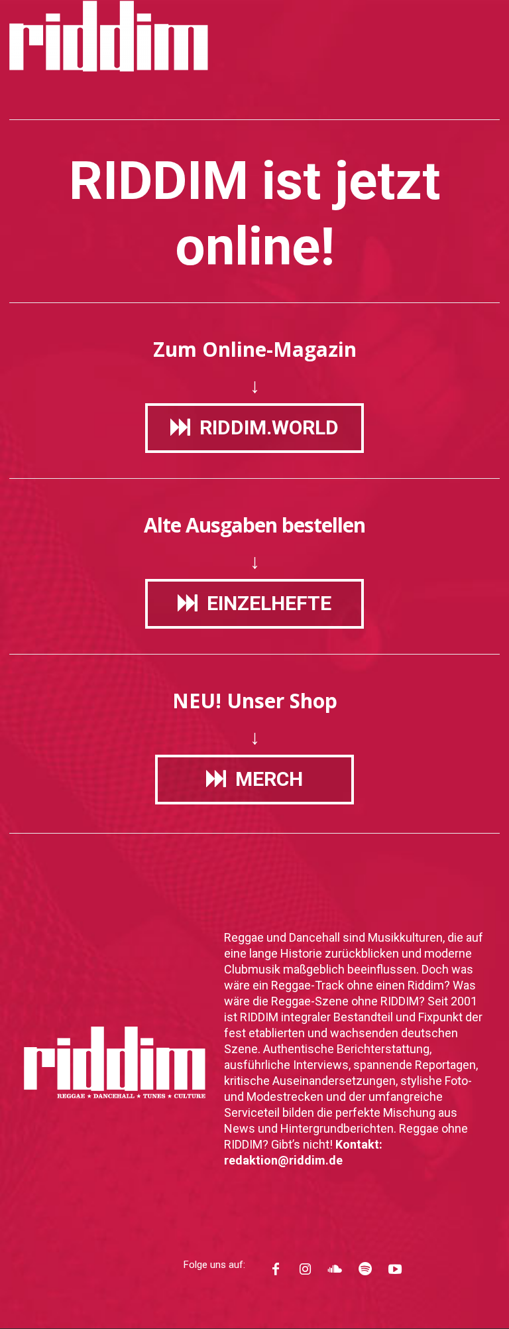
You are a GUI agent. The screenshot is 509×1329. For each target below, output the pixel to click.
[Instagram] (305, 1271)
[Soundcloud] (335, 1271)
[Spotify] (364, 1271)
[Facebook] (275, 1271)
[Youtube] (394, 1271)
